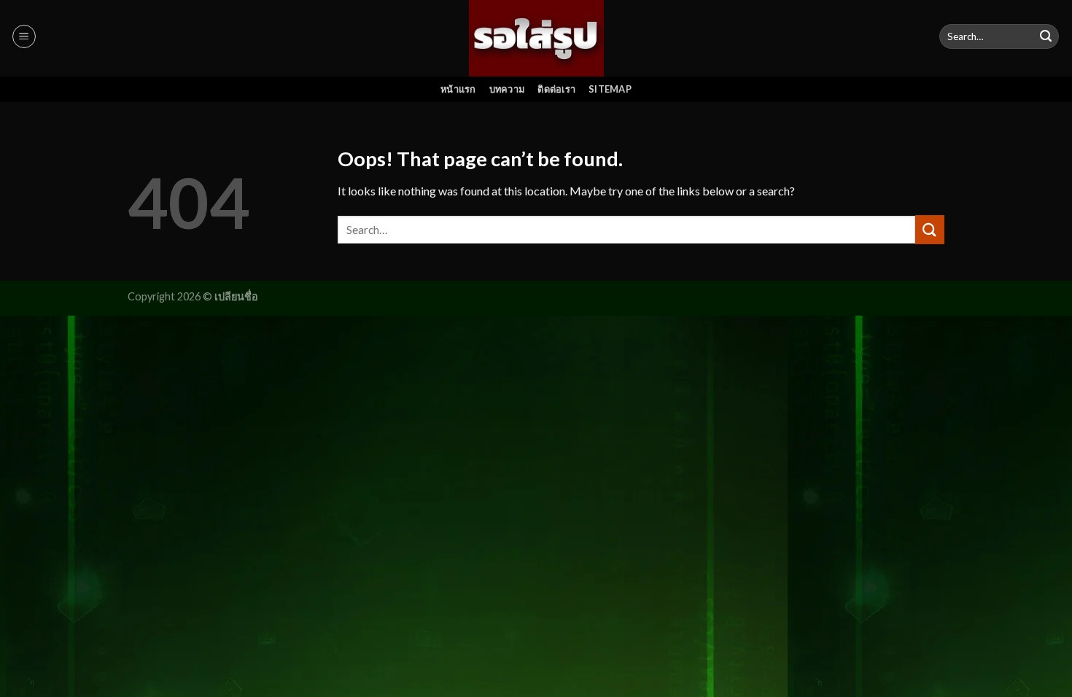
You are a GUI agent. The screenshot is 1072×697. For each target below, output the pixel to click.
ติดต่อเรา (556, 89)
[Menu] (24, 36)
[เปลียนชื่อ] (536, 38)
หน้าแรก (458, 89)
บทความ (507, 89)
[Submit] (1045, 36)
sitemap (610, 89)
